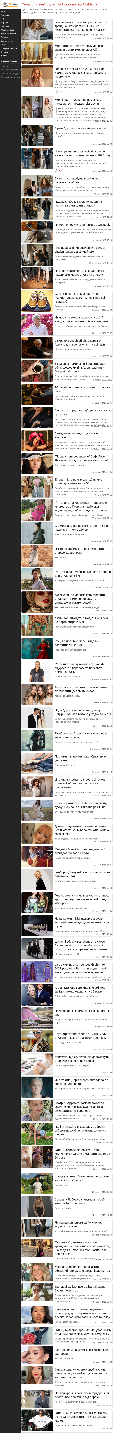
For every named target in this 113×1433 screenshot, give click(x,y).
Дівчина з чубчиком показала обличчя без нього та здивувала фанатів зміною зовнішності (82, 830)
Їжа (2, 19)
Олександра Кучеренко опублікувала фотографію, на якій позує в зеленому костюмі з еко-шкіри (81, 1373)
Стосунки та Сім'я (9, 48)
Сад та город (7, 41)
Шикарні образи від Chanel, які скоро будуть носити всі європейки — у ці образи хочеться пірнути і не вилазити (81, 945)
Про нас (5, 66)
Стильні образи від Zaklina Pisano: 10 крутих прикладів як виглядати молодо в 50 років (83, 1153)
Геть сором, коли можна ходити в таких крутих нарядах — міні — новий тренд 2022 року (82, 899)
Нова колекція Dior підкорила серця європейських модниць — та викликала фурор (82, 922)
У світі (4, 56)
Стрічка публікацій (9, 61)
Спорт (3, 45)
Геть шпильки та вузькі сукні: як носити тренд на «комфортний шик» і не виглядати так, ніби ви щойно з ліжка (81, 26)
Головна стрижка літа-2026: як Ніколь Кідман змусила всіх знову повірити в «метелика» (80, 72)
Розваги (4, 37)
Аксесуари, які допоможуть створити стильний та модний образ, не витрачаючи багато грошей (80, 598)
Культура (5, 26)
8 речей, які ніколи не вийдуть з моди (80, 128)
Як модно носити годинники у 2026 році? (82, 224)
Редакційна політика (10, 77)
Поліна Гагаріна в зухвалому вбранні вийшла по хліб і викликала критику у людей (80, 1130)
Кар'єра (4, 22)
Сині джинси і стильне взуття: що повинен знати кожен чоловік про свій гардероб (80, 297)
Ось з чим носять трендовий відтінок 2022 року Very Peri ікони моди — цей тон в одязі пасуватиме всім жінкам (80, 968)
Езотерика (5, 15)
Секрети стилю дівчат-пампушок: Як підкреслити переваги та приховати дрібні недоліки (79, 668)
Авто (3, 11)
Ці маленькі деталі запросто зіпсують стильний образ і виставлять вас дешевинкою (80, 783)
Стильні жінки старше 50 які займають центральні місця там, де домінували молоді (81, 1416)
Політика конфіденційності (13, 73)
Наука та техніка (8, 33)
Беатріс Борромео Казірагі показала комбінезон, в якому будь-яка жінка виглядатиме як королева (79, 1106)
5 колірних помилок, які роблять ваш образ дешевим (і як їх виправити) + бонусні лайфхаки (80, 367)
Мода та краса (7, 30)
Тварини (4, 52)
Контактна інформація (12, 70)
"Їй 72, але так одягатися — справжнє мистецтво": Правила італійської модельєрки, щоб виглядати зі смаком (81, 506)
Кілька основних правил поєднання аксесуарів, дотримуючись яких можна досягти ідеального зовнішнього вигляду (82, 1313)
